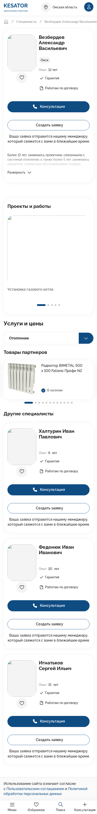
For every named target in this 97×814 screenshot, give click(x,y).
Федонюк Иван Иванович (56, 549)
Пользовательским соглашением (35, 789)
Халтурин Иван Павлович (56, 434)
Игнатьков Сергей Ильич (55, 665)
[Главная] (6, 21)
